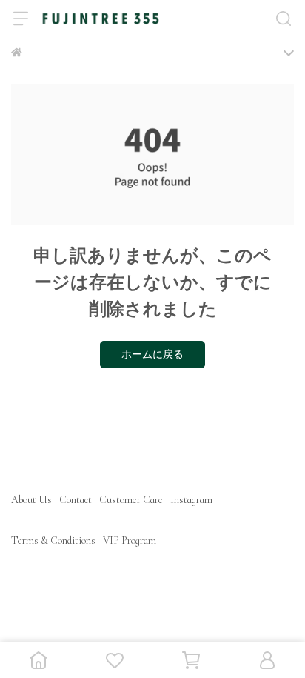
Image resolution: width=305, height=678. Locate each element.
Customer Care (131, 499)
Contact (75, 499)
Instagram (191, 499)
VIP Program (129, 540)
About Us (31, 499)
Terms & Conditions (53, 540)
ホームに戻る (152, 354)
